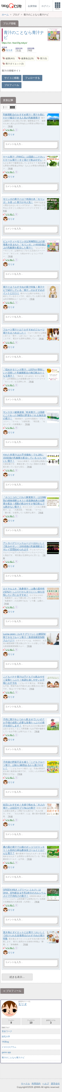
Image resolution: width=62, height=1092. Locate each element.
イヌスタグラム (9, 1047)
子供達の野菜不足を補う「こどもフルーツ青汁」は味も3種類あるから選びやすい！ (24, 765)
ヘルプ (45, 1083)
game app (6, 1052)
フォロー (11, 1021)
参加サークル (50, 1021)
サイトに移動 (11, 78)
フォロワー (31, 1021)
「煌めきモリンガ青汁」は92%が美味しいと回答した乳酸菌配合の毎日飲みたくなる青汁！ (24, 372)
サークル (25, 1083)
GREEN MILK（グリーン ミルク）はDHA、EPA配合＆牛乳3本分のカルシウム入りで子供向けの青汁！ (24, 892)
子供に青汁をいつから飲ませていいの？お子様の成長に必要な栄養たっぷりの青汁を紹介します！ (24, 722)
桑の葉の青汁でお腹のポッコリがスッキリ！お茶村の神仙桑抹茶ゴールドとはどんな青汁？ (24, 850)
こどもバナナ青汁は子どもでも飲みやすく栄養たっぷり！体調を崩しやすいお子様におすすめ (24, 679)
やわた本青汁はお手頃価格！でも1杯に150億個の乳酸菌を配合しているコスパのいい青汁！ (24, 457)
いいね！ (10, 129)
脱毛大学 (6, 1036)
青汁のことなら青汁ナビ (13, 1057)
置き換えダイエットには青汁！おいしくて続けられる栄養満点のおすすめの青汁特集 (24, 935)
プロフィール (11, 85)
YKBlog (5, 1042)
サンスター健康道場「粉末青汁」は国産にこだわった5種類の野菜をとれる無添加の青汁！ (24, 415)
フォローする (32, 78)
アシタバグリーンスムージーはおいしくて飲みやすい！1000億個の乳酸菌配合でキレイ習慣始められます (24, 546)
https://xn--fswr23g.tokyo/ (14, 43)
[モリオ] (5, 134)
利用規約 (36, 1083)
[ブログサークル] (11, 5)
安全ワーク (7, 1031)
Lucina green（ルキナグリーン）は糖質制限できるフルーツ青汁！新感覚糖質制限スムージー (24, 637)
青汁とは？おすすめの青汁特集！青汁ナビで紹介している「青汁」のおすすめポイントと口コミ (24, 290)
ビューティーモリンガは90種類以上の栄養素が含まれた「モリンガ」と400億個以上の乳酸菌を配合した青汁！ (24, 244)
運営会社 (55, 1083)
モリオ (9, 50)
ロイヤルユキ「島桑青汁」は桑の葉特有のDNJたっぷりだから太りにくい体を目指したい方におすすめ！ (24, 591)
